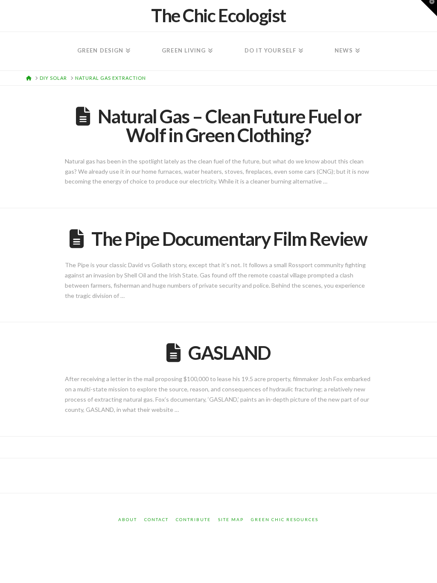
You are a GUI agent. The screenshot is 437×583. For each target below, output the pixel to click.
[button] (429, 8)
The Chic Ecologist (218, 15)
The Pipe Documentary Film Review (229, 238)
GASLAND (229, 352)
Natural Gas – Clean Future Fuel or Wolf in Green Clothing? (229, 125)
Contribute (193, 519)
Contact (156, 519)
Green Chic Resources (284, 519)
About (127, 519)
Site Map (231, 519)
